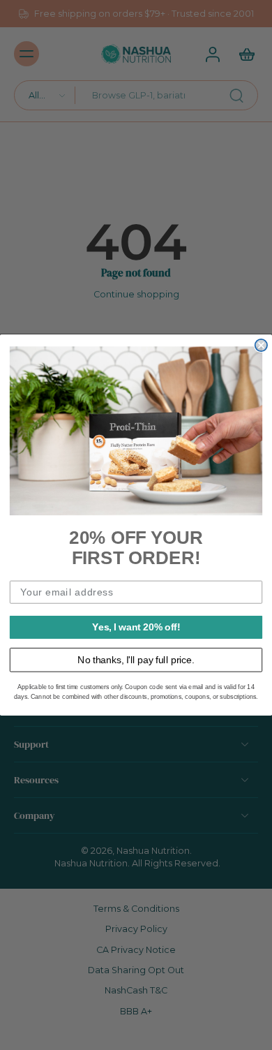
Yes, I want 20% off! (136, 626)
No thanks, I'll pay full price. (135, 659)
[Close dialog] (261, 345)
